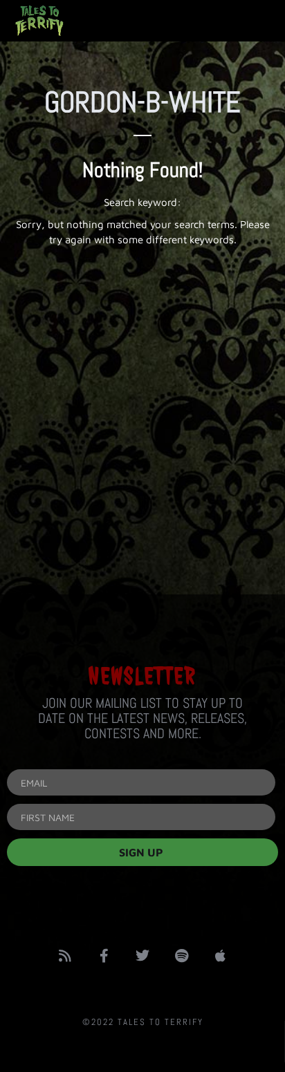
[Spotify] (181, 956)
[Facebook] (103, 956)
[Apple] (220, 956)
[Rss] (65, 956)
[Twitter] (142, 956)
